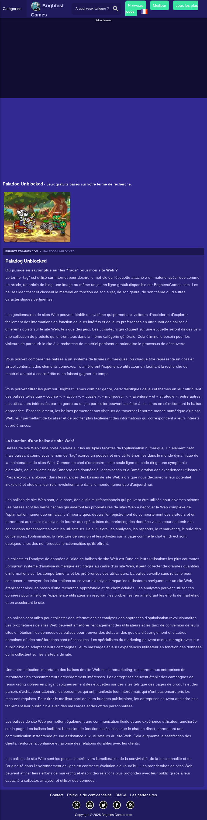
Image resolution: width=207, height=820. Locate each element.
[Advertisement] (104, 60)
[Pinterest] (76, 804)
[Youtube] (90, 804)
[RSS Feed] (130, 804)
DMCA (120, 795)
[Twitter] (103, 804)
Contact (56, 795)
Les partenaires (143, 795)
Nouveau (135, 5)
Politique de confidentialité (89, 795)
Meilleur (159, 5)
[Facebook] (117, 804)
